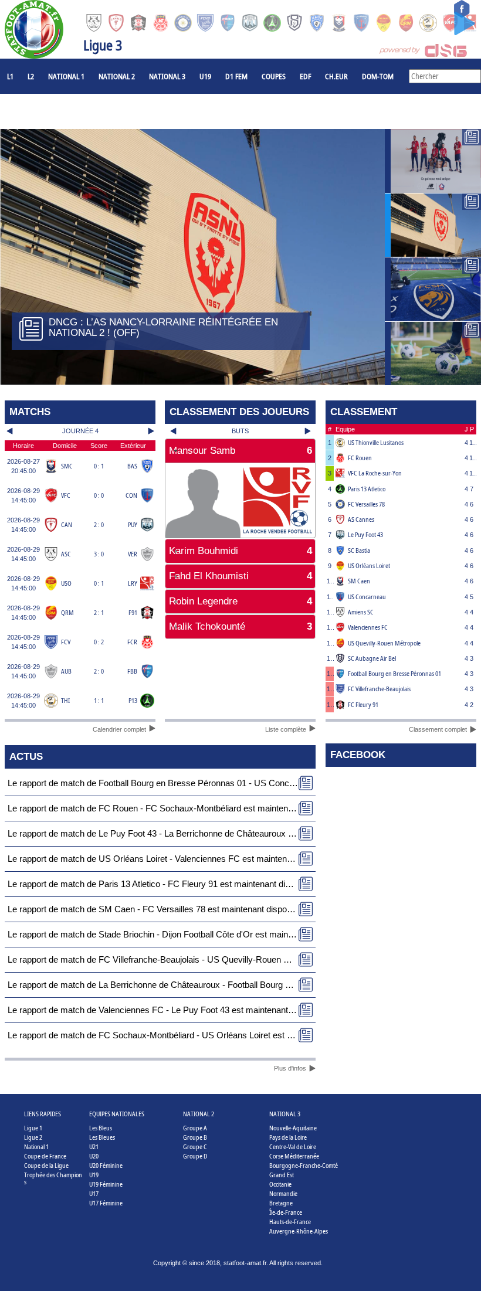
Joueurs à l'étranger (42, 111)
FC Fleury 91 (363, 704)
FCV (65, 641)
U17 (94, 1193)
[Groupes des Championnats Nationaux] (433, 354)
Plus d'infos (290, 1068)
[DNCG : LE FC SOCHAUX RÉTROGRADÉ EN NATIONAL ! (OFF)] (433, 289)
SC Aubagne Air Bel (372, 658)
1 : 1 (99, 700)
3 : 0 (99, 553)
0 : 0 (99, 495)
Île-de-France (285, 1212)
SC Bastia (359, 550)
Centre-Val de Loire (292, 1146)
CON (131, 495)
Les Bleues (102, 1137)
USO (66, 583)
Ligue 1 (33, 1127)
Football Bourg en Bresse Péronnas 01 (394, 673)
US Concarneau (367, 596)
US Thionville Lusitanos (376, 442)
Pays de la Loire (288, 1137)
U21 (94, 1146)
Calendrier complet (119, 729)
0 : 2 (99, 641)
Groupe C (195, 1146)
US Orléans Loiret (369, 565)
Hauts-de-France (290, 1221)
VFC (65, 495)
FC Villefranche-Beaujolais (379, 688)
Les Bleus (100, 1127)
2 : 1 (99, 612)
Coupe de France (45, 1155)
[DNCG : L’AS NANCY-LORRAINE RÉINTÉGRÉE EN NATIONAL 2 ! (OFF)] (433, 225)
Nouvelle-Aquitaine (293, 1127)
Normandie (283, 1193)
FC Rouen (360, 457)
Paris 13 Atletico (366, 488)
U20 (94, 1155)
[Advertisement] (240, 678)
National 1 (66, 76)
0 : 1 (99, 465)
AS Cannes (361, 519)
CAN (66, 524)
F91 (132, 612)
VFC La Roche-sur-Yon (375, 472)
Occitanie (280, 1184)
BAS (132, 465)
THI (65, 700)
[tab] (240, 451)
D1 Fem (236, 76)
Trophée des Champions (53, 1178)
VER (132, 553)
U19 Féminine (106, 1184)
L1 (10, 76)
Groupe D (195, 1155)
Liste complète (285, 729)
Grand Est (281, 1174)
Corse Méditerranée (294, 1155)
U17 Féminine (106, 1202)
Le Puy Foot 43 (365, 534)
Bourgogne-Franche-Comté (303, 1165)
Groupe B (195, 1137)
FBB (132, 671)
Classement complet (438, 729)
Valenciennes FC (368, 627)
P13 (132, 700)
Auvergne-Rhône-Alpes (298, 1231)
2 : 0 (99, 524)
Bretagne (281, 1202)
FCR (132, 641)
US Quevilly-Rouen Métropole (384, 642)
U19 (205, 76)
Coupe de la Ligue (46, 1165)
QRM (67, 612)
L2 (31, 76)
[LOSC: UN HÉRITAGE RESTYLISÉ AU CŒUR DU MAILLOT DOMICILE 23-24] (433, 161)
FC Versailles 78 (366, 504)
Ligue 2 (33, 1137)
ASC (66, 553)
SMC (67, 465)
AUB (66, 671)
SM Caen (359, 580)
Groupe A (195, 1127)
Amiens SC (361, 611)
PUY (132, 524)
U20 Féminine (106, 1165)
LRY (132, 583)
